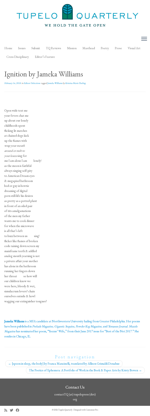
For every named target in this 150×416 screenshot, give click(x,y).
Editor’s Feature (45, 57)
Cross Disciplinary (17, 57)
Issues (22, 48)
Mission (72, 48)
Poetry (105, 48)
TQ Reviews (53, 48)
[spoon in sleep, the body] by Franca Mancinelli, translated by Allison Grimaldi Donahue (64, 364)
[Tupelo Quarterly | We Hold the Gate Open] (75, 16)
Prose (118, 48)
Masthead (88, 48)
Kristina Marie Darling (75, 83)
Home (8, 48)
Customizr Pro (92, 409)
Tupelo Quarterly (65, 409)
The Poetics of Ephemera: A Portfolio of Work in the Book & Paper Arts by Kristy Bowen (85, 370)
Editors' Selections (32, 83)
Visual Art (134, 48)
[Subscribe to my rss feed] (7, 410)
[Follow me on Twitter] (13, 410)
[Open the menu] (144, 39)
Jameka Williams (55, 83)
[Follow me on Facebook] (19, 410)
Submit (35, 48)
